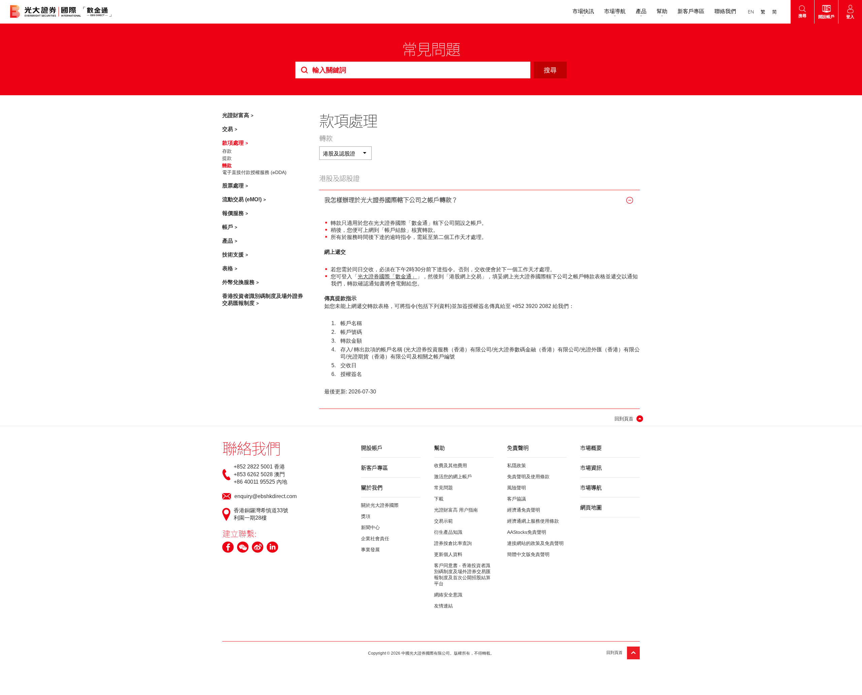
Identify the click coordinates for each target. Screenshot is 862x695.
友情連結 (443, 606)
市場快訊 (583, 11)
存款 (227, 151)
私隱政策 (516, 465)
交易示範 (443, 521)
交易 (227, 129)
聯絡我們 (725, 11)
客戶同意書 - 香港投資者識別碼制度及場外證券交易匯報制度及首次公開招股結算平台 (462, 574)
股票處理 (233, 185)
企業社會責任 (375, 538)
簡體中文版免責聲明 (528, 554)
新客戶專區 (690, 11)
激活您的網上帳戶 (453, 476)
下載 (438, 498)
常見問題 (443, 487)
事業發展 (370, 549)
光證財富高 (235, 115)
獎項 (365, 516)
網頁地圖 (591, 507)
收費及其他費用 (450, 465)
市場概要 (591, 448)
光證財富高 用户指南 (456, 510)
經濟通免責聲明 (523, 510)
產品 (641, 11)
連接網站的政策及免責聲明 (535, 543)
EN (751, 11)
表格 (227, 268)
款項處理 (233, 143)
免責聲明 (518, 448)
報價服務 (233, 213)
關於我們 (372, 487)
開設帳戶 (372, 448)
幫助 (662, 11)
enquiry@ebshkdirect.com (265, 496)
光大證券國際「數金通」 (387, 276)
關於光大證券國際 (380, 505)
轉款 (227, 165)
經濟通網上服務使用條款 (533, 521)
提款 (227, 158)
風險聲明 (516, 487)
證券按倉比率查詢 (453, 543)
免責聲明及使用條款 (528, 476)
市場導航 (615, 11)
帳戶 (227, 227)
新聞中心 (370, 527)
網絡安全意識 (448, 594)
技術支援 (233, 254)
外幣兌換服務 (238, 282)
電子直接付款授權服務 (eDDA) (254, 172)
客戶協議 (516, 498)
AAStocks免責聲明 (526, 532)
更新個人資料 (448, 554)
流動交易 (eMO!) (242, 199)
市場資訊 (591, 467)
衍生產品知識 (448, 532)
